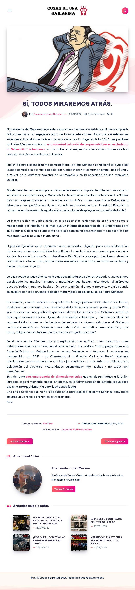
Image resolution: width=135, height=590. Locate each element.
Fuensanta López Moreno (71, 468)
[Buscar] (125, 10)
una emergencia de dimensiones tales (54, 376)
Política (48, 423)
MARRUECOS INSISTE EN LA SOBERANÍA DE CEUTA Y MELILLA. (106, 540)
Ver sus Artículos (63, 489)
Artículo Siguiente (115, 441)
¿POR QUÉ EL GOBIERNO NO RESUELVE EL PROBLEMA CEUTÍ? (49, 540)
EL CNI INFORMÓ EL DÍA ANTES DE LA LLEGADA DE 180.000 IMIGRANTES (48, 520)
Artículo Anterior (19, 441)
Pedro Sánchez (82, 429)
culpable (66, 429)
